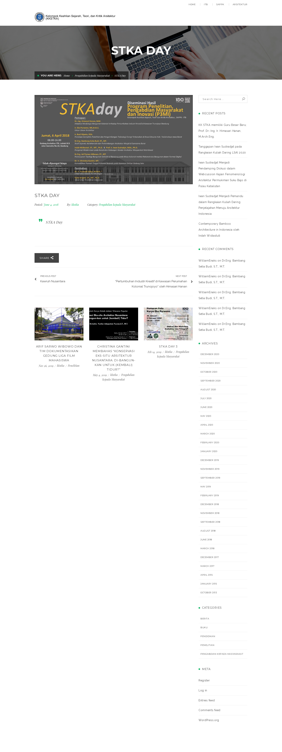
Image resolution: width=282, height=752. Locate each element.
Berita (204, 618)
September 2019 (210, 477)
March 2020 (207, 433)
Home (192, 4)
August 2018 (208, 530)
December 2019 (209, 460)
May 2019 (205, 486)
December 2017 (209, 557)
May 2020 (205, 416)
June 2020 (206, 407)
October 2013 (208, 592)
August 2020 (208, 389)
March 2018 (207, 548)
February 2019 (209, 495)
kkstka (75, 204)
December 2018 (209, 504)
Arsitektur (240, 4)
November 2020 (210, 363)
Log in (203, 690)
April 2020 (206, 424)
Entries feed (207, 700)
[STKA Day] (114, 139)
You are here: (51, 75)
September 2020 (210, 380)
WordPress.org (209, 720)
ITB (206, 4)
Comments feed (209, 710)
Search (243, 99)
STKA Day (54, 222)
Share (45, 257)
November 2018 (209, 513)
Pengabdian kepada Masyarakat (92, 75)
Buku (204, 627)
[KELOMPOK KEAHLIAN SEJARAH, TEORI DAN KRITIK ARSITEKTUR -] (75, 16)
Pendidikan (207, 636)
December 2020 (209, 354)
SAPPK (220, 4)
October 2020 (208, 372)
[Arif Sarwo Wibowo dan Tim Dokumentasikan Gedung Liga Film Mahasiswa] (59, 324)
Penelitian (73, 365)
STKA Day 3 (168, 346)
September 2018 (210, 522)
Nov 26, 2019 (46, 366)
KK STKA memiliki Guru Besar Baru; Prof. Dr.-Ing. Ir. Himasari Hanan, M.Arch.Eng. (223, 130)
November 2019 (209, 469)
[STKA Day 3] (168, 324)
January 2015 (208, 583)
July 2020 (206, 398)
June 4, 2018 (51, 204)
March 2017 (207, 566)
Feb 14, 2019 (155, 352)
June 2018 (206, 539)
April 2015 (206, 575)
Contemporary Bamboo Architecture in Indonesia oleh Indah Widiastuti (219, 229)
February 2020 (209, 442)
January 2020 (208, 451)
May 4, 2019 (100, 375)
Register (204, 680)
